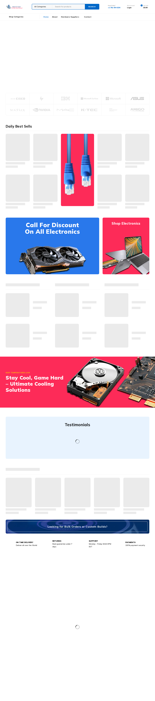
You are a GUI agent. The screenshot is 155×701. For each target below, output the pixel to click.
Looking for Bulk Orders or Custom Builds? (77, 526)
